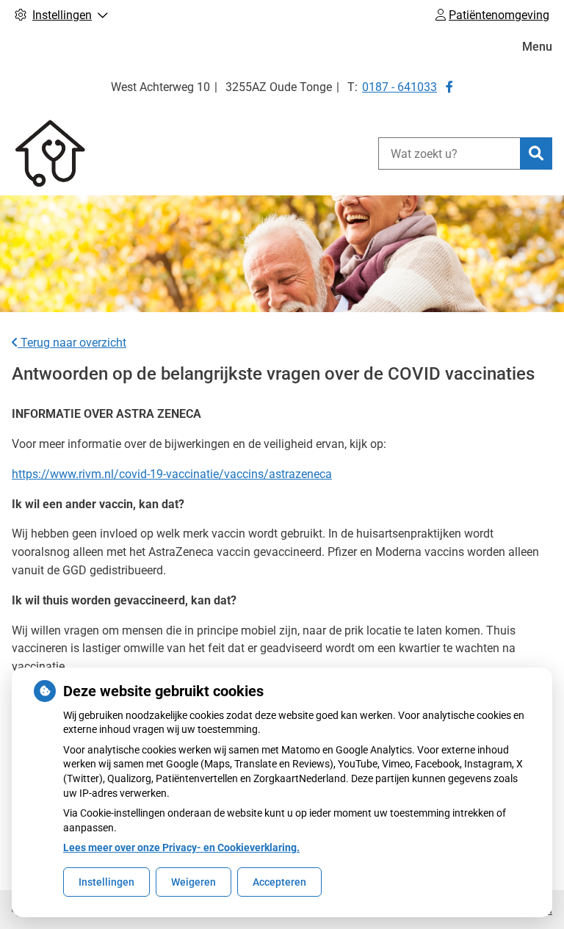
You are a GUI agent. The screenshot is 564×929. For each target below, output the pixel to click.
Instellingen (106, 882)
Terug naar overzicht (72, 343)
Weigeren (193, 882)
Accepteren (279, 882)
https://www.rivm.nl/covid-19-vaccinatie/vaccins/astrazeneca (172, 474)
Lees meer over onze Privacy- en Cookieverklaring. (181, 847)
